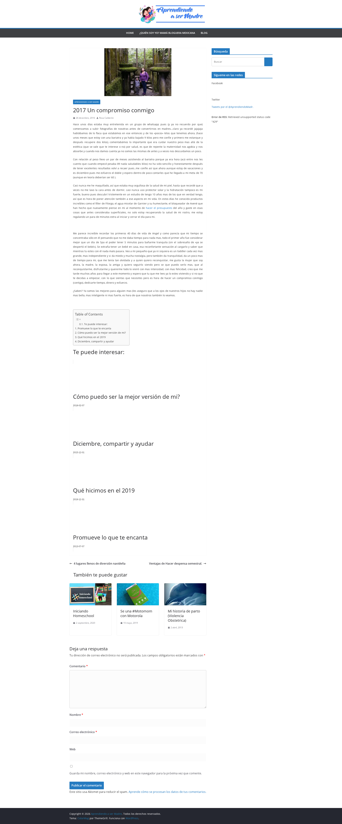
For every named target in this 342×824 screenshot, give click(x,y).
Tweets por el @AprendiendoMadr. (232, 107)
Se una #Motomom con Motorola (136, 613)
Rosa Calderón (106, 117)
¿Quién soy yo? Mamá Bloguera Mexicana (167, 33)
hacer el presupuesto (159, 208)
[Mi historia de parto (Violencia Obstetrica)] (185, 586)
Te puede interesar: (96, 324)
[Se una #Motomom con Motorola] (138, 586)
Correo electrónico (83, 732)
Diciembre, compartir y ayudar (96, 341)
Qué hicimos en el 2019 (92, 337)
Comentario (78, 666)
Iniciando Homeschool (83, 613)
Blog (204, 33)
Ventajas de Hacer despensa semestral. (175, 563)
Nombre (76, 715)
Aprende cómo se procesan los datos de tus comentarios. (167, 792)
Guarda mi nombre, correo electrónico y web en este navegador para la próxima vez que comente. (135, 773)
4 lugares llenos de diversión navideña (99, 563)
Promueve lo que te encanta (94, 328)
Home (130, 33)
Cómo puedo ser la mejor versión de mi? (102, 332)
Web (72, 749)
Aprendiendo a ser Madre (86, 102)
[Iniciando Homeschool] (90, 586)
